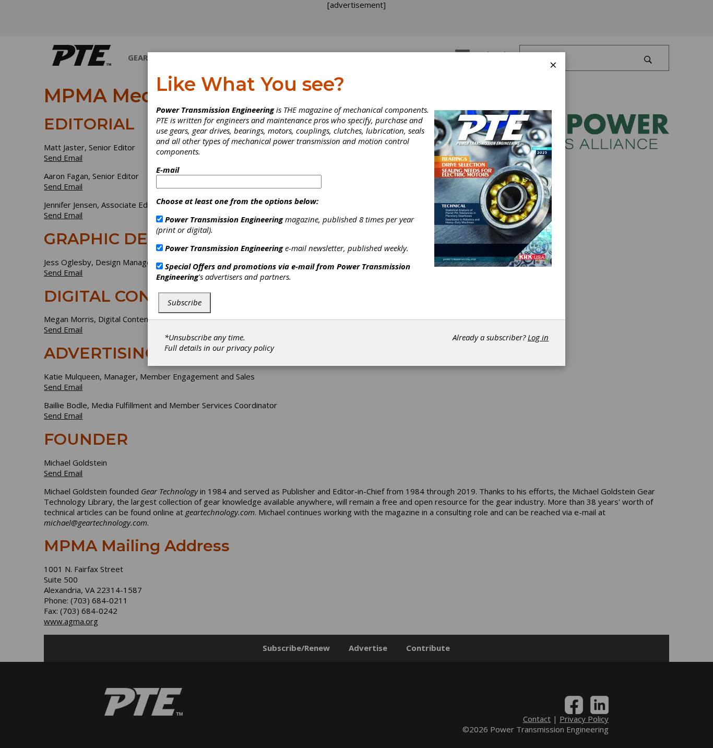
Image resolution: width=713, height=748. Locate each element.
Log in (538, 337)
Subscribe (184, 302)
